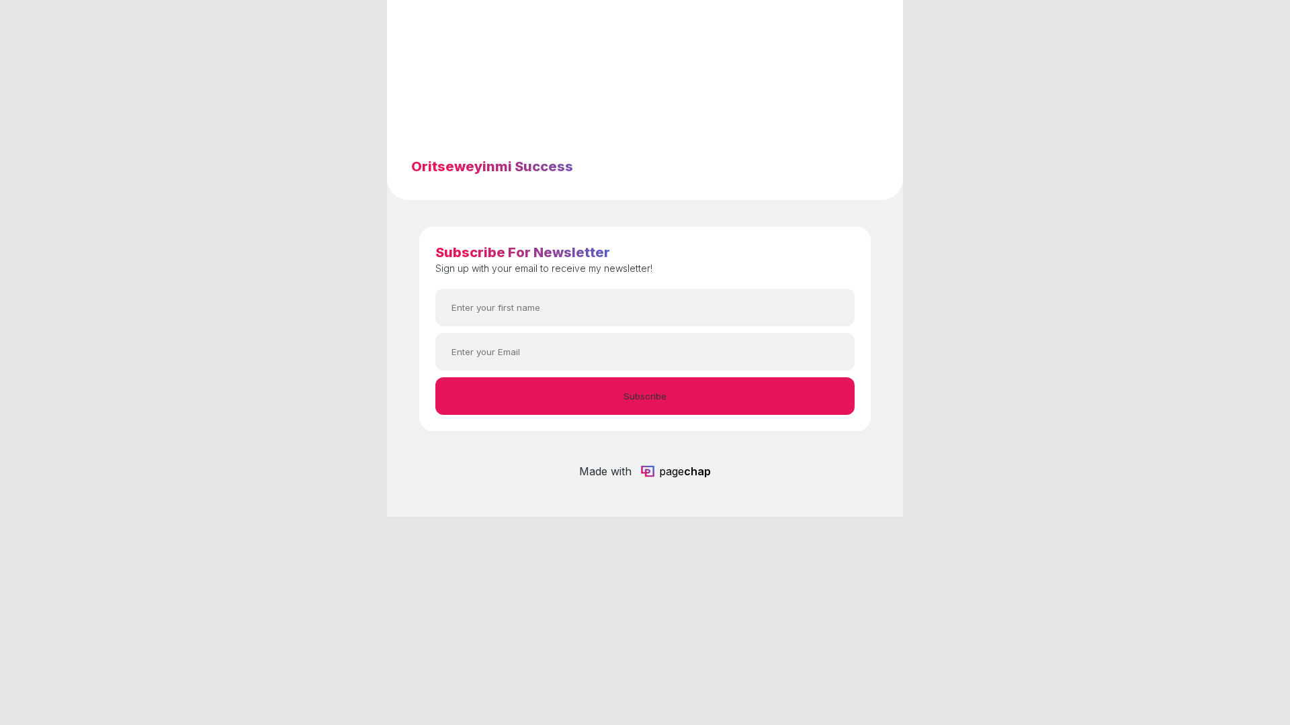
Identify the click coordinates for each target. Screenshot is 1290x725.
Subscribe (645, 396)
